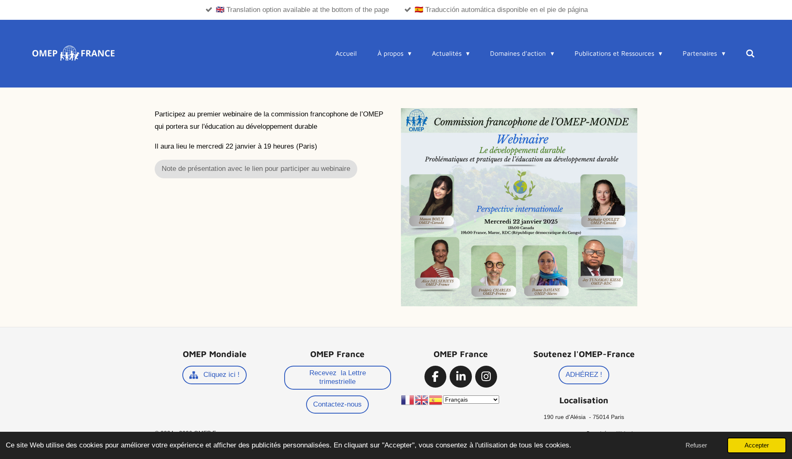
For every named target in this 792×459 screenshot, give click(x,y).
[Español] (436, 399)
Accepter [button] (757, 445)
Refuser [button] (696, 445)
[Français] (408, 399)
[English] (422, 399)
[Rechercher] (750, 53)
